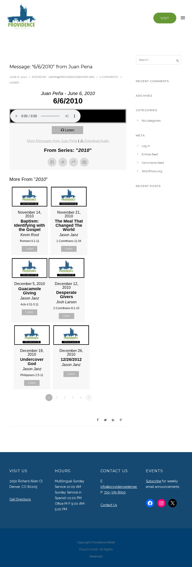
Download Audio (96, 141)
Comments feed (153, 163)
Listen (69, 130)
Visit (165, 18)
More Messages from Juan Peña (52, 141)
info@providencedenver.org (121, 487)
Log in (146, 146)
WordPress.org (152, 171)
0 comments (109, 77)
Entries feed (150, 154)
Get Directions (20, 499)
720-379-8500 (115, 492)
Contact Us (108, 505)
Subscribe (153, 481)
